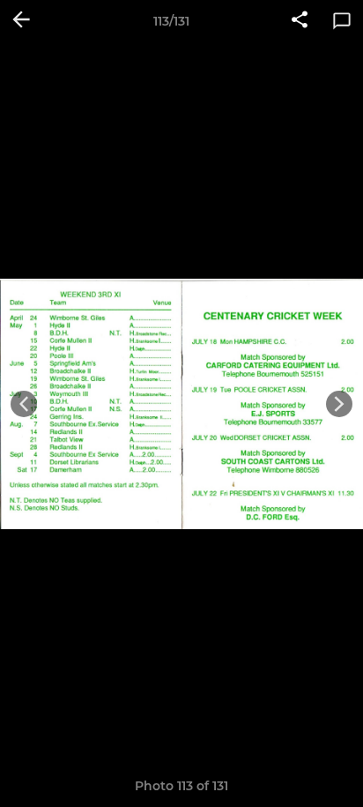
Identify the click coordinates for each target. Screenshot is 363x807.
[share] (299, 21)
